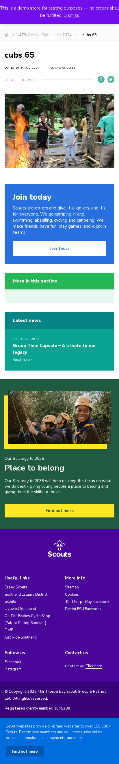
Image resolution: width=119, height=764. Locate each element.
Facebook (13, 662)
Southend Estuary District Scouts (26, 598)
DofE (9, 630)
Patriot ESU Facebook (83, 609)
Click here (93, 666)
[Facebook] (101, 79)
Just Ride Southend (21, 637)
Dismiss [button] (71, 15)
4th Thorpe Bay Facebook (87, 601)
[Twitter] (110, 79)
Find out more (60, 510)
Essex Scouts (16, 587)
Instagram (13, 669)
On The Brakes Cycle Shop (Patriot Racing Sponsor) (27, 619)
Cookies (72, 594)
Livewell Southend (20, 608)
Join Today (59, 248)
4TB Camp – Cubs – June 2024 (45, 35)
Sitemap (72, 587)
